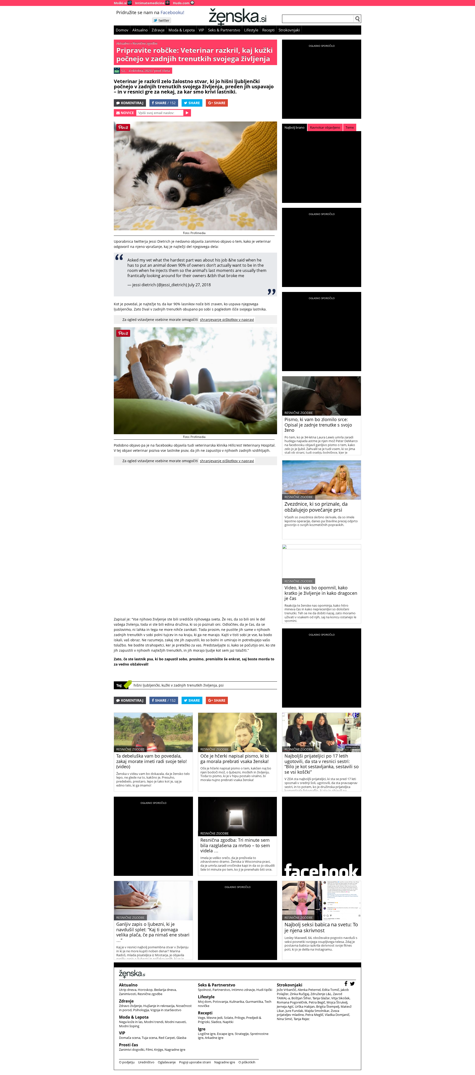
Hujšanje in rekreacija (158, 1005)
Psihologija (141, 1010)
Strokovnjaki (289, 29)
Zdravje (158, 29)
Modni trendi (153, 1022)
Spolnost (204, 989)
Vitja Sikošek (340, 998)
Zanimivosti (127, 994)
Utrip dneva (127, 989)
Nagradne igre (175, 1049)
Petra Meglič (314, 1014)
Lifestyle (251, 29)
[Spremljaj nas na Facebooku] (346, 984)
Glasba (181, 1037)
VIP (201, 29)
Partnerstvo (221, 989)
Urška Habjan (305, 1006)
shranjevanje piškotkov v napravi (227, 319)
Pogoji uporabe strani (195, 1062)
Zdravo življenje (130, 1005)
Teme (350, 127)
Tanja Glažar (321, 998)
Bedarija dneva (165, 989)
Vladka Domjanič (337, 1014)
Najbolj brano (295, 127)
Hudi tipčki (264, 989)
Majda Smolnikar (317, 1010)
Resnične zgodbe (145, 43)
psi (221, 685)
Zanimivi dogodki (131, 1049)
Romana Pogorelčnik (292, 1002)
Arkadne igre (214, 1037)
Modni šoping (129, 1026)
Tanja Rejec (301, 1019)
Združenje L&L (321, 994)
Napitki (228, 1022)
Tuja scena (149, 1037)
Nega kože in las (130, 1022)
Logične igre (206, 1033)
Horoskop (145, 989)
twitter (164, 20)
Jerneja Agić (285, 1006)
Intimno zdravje (243, 989)
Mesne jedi (214, 1017)
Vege (201, 1017)
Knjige (158, 1049)
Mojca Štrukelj (337, 1002)
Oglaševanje (167, 1062)
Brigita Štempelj (327, 1006)
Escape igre (225, 1033)
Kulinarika (236, 1001)
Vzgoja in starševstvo (165, 1010)
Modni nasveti (175, 1022)
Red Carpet (167, 1037)
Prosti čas (128, 1045)
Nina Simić (284, 1019)
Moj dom (204, 1001)
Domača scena (129, 1037)
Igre (201, 1029)
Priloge (240, 1017)
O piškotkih (246, 1062)
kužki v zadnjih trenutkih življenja (189, 685)
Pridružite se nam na (150, 12)
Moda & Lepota (181, 29)
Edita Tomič (330, 989)
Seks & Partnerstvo (224, 29)
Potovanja (220, 1001)
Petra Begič (317, 1002)
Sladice (216, 1022)
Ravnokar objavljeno (325, 127)
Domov (122, 29)
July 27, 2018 (199, 284)
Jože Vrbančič (286, 989)
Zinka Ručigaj (299, 994)
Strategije (242, 1033)
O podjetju (127, 1062)
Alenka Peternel (309, 989)
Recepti (268, 29)
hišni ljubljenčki (147, 685)
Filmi (149, 1049)
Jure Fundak (294, 1010)
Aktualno (140, 29)
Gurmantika (254, 1001)
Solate (228, 1017)
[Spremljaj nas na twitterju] (353, 984)
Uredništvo (146, 1062)
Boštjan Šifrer (301, 998)
